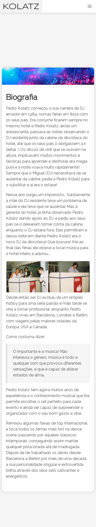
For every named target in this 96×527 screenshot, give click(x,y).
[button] (89, 6)
